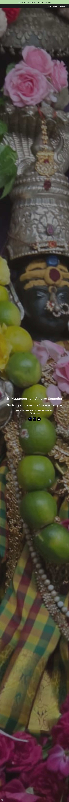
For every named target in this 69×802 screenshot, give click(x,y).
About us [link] (55, 6)
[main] (34, 403)
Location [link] (62, 6)
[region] (34, 2)
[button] (67, 6)
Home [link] (49, 6)
